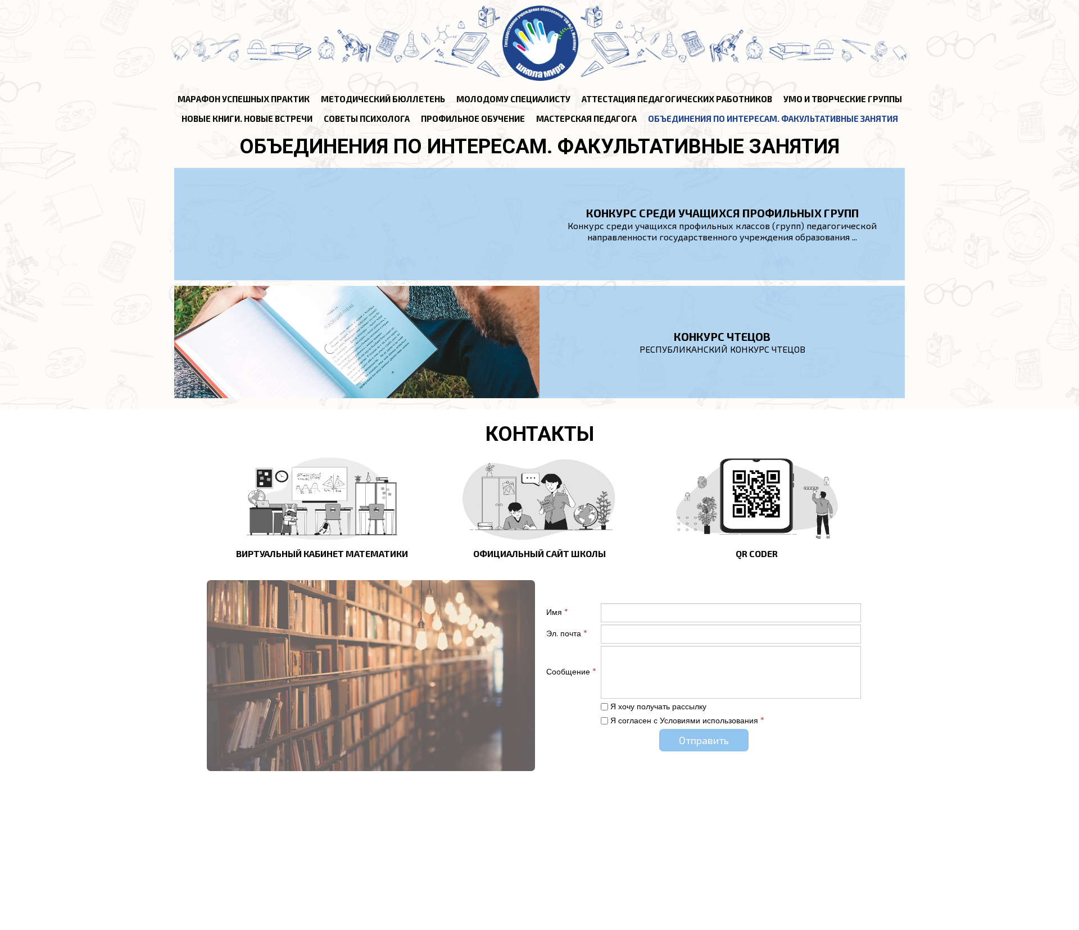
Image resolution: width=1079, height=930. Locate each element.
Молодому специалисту (513, 99)
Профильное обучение (473, 118)
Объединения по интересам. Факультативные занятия (773, 118)
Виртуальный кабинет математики (322, 553)
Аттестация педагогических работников (677, 99)
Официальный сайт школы (539, 553)
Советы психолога (367, 118)
